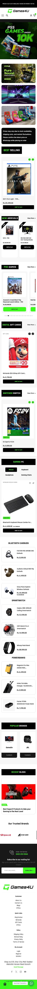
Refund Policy (18, 937)
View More (30, 218)
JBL (27, 747)
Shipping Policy (18, 934)
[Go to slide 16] (28, 315)
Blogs (18, 905)
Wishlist (18, 956)
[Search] (7, 15)
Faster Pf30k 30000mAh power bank (25, 702)
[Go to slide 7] (14, 315)
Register (18, 954)
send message (18, 967)
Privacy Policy (18, 939)
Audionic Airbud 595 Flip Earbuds (25, 570)
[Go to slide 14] (25, 315)
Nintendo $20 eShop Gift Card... (14, 373)
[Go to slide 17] (30, 315)
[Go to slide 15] (27, 315)
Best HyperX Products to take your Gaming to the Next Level (17, 810)
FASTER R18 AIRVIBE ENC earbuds (25, 552)
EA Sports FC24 (8, 442)
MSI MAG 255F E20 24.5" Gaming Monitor (27, 239)
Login (18, 951)
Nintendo (19, 920)
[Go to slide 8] (16, 315)
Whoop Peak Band (23, 645)
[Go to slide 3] (8, 315)
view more (30, 325)
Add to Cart (9, 247)
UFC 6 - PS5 (6, 238)
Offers (18, 908)
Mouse (11, 469)
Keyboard (24, 469)
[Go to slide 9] (17, 315)
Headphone (9, 475)
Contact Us (18, 903)
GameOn (9, 747)
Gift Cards (18, 922)
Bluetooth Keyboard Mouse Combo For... (17, 522)
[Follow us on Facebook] (12, 972)
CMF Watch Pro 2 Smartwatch (23, 627)
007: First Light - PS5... (11, 199)
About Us (18, 900)
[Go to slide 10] (19, 315)
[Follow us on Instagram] (21, 972)
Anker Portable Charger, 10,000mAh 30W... (24, 684)
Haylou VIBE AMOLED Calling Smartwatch (24, 609)
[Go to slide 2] (6, 315)
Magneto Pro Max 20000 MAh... (23, 666)
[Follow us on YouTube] (25, 972)
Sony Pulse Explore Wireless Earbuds (23, 588)
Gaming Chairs (26, 475)
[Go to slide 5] (11, 315)
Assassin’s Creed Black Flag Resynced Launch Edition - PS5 (13, 301)
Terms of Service (18, 942)
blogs (4, 805)
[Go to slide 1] (5, 315)
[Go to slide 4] (9, 315)
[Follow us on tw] (16, 972)
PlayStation (18, 917)
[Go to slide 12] (22, 315)
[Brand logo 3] (22, 835)
